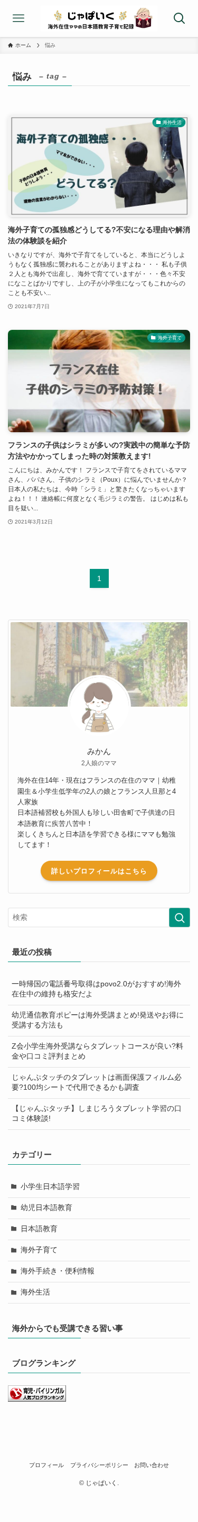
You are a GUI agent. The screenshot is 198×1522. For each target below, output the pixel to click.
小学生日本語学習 (50, 1187)
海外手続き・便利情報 (58, 1271)
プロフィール (46, 1465)
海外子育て (39, 1250)
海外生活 (35, 1292)
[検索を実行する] (179, 917)
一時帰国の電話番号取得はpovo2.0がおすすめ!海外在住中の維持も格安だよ (96, 989)
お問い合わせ (151, 1465)
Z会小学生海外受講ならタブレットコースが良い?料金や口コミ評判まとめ (97, 1051)
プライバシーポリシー (99, 1465)
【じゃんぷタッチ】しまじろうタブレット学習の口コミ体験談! (97, 1114)
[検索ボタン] (179, 18)
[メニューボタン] (18, 18)
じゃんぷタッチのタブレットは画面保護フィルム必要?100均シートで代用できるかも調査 (97, 1082)
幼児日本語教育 (46, 1208)
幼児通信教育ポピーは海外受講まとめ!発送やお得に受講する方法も (98, 1020)
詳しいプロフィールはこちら (99, 871)
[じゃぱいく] (99, 18)
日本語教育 (39, 1229)
